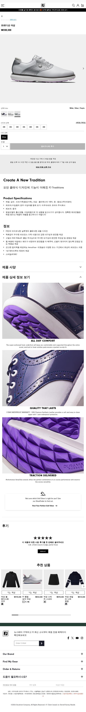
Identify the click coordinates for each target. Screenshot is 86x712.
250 (44, 127)
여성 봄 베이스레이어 (5, 599)
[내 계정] (78, 5)
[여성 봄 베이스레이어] (11, 589)
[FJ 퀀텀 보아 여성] (32, 589)
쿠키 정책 (32, 685)
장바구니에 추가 (47, 146)
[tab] (82, 5)
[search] (73, 5)
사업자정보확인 (67, 694)
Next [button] (83, 68)
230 (17, 127)
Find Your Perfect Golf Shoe (43, 506)
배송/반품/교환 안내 (43, 167)
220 (4, 127)
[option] (43, 70)
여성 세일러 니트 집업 (69, 599)
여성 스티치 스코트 (48, 598)
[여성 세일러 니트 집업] (75, 589)
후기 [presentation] (5, 526)
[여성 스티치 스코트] (54, 589)
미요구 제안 (60, 685)
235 (24, 127)
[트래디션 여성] (43, 70)
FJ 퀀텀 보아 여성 (26, 598)
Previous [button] (2, 68)
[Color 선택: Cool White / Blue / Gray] (11, 114)
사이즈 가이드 (81, 123)
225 (10, 127)
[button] (2, 5)
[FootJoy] (43, 5)
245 (37, 127)
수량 (3, 142)
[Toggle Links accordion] (43, 654)
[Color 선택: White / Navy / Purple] (4, 114)
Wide (4, 137)
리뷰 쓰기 (13, 19)
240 (30, 127)
